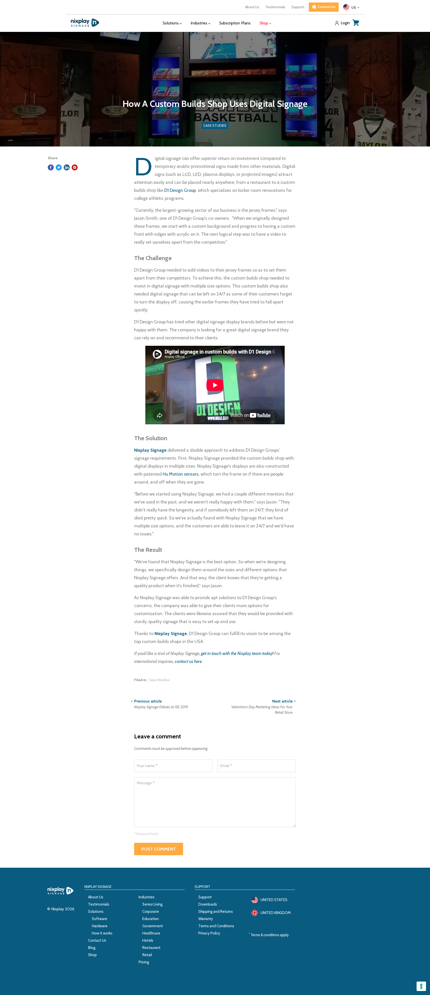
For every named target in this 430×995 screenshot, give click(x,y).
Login (345, 23)
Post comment (158, 849)
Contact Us (97, 940)
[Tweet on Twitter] (59, 167)
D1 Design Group (180, 190)
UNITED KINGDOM (276, 913)
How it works (102, 933)
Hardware (100, 926)
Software (99, 919)
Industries (147, 897)
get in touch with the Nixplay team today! (237, 653)
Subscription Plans (235, 23)
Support (297, 7)
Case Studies (159, 680)
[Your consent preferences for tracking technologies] (421, 986)
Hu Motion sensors (181, 474)
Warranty (205, 919)
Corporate (150, 911)
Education (150, 919)
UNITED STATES (274, 900)
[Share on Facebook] (51, 167)
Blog (91, 947)
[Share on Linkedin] (67, 167)
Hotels (147, 940)
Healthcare (151, 933)
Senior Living (152, 904)
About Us (252, 7)
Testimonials (275, 7)
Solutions (96, 911)
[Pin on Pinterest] (75, 167)
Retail (147, 955)
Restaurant (151, 947)
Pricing (144, 962)
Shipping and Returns (215, 911)
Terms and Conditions (216, 926)
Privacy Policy (209, 933)
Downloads (207, 904)
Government (152, 926)
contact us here (188, 661)
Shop (92, 955)
